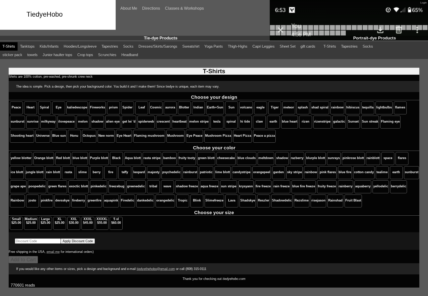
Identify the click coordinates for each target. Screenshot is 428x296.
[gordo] (299, 29)
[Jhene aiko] (277, 29)
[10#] (403, 29)
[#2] (283, 34)
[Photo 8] (305, 34)
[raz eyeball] (337, 34)
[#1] (288, 34)
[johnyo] (288, 29)
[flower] (316, 29)
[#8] (414, 29)
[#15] (386, 29)
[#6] (425, 29)
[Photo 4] (326, 34)
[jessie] (305, 29)
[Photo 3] (332, 34)
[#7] (419, 29)
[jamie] (332, 29)
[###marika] (365, 29)
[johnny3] (294, 29)
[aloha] (326, 29)
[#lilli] (343, 29)
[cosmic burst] (299, 34)
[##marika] (370, 29)
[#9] (408, 29)
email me (53, 252)
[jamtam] (294, 34)
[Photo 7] (310, 34)
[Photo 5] (321, 34)
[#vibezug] (348, 29)
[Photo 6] (316, 34)
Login (423, 2)
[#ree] (337, 29)
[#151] (381, 29)
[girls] (310, 29)
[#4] (272, 34)
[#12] (397, 29)
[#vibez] (359, 29)
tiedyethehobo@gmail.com (156, 269)
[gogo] (321, 29)
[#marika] (376, 29)
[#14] (392, 29)
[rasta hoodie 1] (343, 34)
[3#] (277, 34)
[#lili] (354, 29)
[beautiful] (272, 29)
